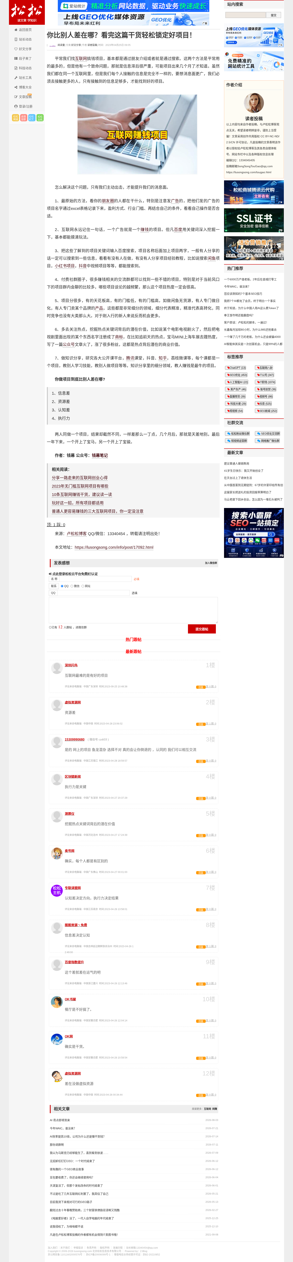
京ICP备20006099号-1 (98, 1254)
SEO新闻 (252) (268, 410)
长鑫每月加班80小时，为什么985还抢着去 (250, 329)
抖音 (83, 266)
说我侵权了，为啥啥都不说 (66, 1226)
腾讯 (130, 358)
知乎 (163, 358)
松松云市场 (15, 117)
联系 (54, 586)
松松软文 (31, 117)
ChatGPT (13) (238, 367)
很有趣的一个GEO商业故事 (67, 1169)
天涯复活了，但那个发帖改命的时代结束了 (76, 1185)
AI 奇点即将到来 (60, 1120)
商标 (119, 337)
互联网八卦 (266, 367)
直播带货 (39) (237, 396)
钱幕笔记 (100, 455)
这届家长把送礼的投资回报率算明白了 (247, 492)
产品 (99, 308)
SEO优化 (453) (238, 375)
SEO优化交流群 (270, 433)
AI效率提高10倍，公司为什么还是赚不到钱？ (78, 1136)
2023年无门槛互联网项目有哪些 (80, 486)
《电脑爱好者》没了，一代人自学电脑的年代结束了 (82, 1218)
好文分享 (25, 49)
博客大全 (25, 87)
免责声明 (91, 1247)
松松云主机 (40, 117)
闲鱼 (212, 258)
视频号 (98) (266, 396)
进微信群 (23, 117)
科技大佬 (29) (238, 403)
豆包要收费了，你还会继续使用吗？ (72, 1177)
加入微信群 (211, 563)
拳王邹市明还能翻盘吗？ (239, 315)
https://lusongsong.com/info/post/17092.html (114, 547)
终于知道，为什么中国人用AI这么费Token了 (251, 308)
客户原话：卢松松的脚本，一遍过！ (246, 322)
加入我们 (52, 1247)
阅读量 (61, 45)
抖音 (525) (265, 403)
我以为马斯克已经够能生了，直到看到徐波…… (79, 1152)
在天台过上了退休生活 (238, 477)
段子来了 (25, 58)
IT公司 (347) (267, 375)
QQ (53, 592)
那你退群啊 (57, 1144)
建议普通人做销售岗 (236, 463)
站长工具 (25, 77)
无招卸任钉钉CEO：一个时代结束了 (72, 1161)
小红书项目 (65, 266)
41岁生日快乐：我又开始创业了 (244, 470)
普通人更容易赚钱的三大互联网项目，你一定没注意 (98, 511)
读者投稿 (92, 45)
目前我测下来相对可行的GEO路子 (71, 1202)
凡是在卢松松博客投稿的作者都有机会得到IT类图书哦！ (84, 1234)
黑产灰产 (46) (238, 389)
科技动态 (25, 68)
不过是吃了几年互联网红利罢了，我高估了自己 (79, 1193)
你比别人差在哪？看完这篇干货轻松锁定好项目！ (121, 35)
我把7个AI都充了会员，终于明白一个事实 (250, 300)
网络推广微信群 (269, 440)
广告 (175, 201)
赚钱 (145, 229)
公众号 (69, 344)
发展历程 (118, 1247)
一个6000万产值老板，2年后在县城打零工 (250, 279)
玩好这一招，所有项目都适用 (78, 503)
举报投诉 (78, 1247)
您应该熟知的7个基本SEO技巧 (243, 293)
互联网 (81, 58)
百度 (178, 229)
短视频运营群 (238, 440)
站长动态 (25, 39)
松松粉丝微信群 (239, 433)
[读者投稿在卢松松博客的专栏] (254, 103)
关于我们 (65, 1247)
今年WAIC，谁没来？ (63, 1128)
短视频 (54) (236, 410)
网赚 (214, 1109)
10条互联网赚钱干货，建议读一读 (82, 494)
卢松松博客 (27, 12)
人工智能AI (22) (239, 382)
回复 (201, 687)
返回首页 (25, 30)
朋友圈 (108, 201)
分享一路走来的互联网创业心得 (80, 478)
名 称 (54, 578)
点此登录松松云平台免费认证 (75, 574)
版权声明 (104, 1247)
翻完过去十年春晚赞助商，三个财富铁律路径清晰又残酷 (85, 1210)
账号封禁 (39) (268, 389)
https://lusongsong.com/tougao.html (248, 172)
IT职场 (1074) (267, 382)
